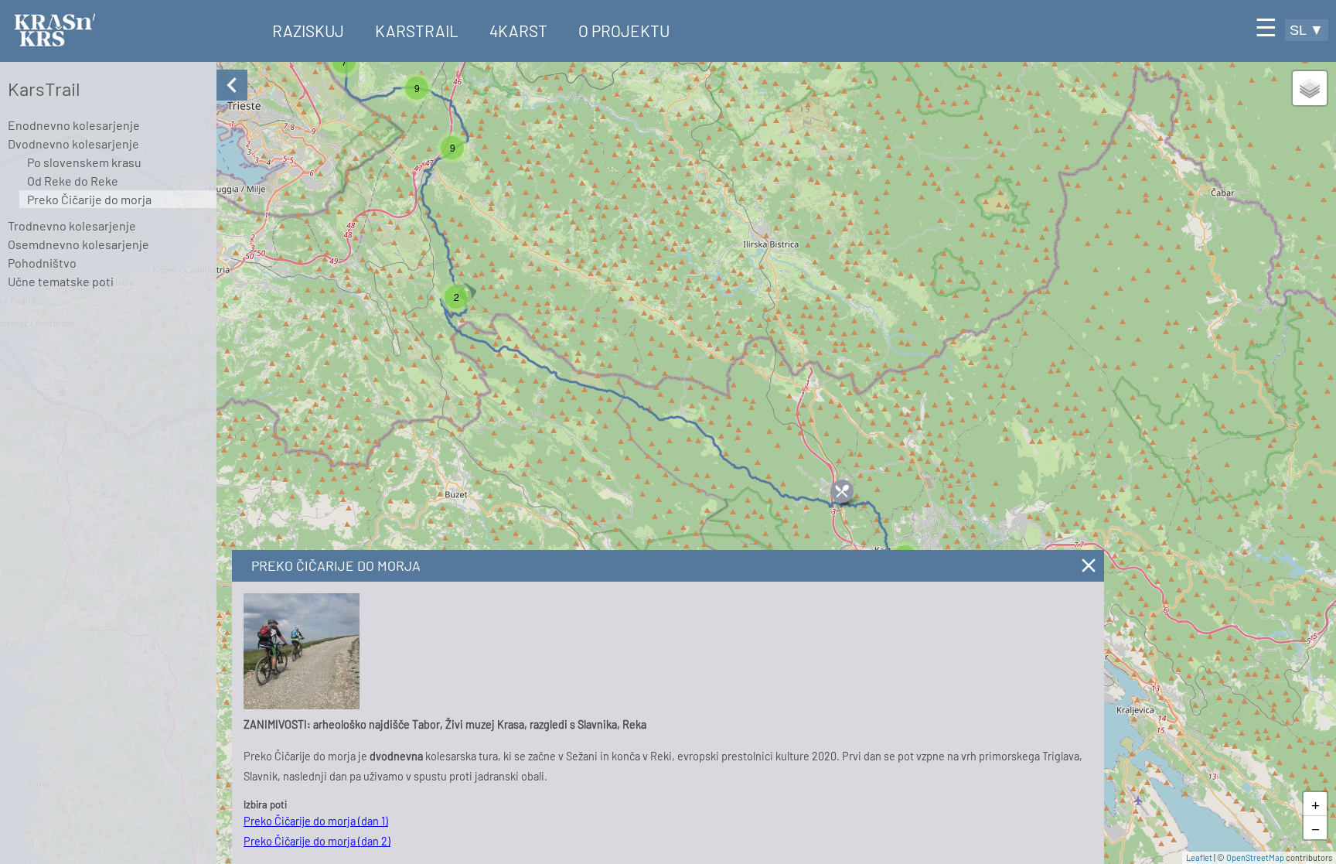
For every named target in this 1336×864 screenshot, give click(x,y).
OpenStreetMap (1255, 857)
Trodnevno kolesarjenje (72, 225)
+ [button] (1315, 804)
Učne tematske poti (61, 281)
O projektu (624, 30)
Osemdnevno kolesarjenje (78, 244)
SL (1307, 30)
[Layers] (1310, 88)
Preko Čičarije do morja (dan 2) (317, 841)
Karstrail (416, 30)
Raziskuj (308, 30)
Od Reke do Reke (72, 180)
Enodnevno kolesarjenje (74, 125)
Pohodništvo (42, 262)
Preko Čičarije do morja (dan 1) (316, 821)
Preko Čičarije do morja (89, 199)
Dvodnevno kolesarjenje (73, 143)
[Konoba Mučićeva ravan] (842, 491)
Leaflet (1199, 857)
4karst (518, 30)
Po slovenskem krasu (84, 162)
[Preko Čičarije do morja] (302, 705)
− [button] (1315, 828)
